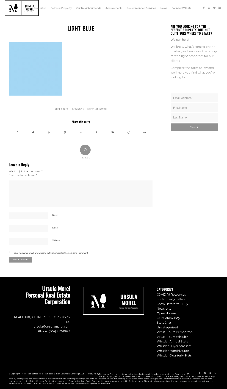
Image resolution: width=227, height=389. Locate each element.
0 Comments (78, 109)
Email (55, 227)
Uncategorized (167, 327)
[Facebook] (203, 7)
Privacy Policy (92, 373)
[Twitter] (214, 7)
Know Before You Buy (172, 304)
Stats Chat (164, 322)
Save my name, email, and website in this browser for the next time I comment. (51, 253)
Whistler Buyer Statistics (174, 346)
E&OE (81, 373)
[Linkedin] (219, 7)
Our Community (168, 318)
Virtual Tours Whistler (172, 337)
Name (55, 215)
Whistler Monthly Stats (173, 351)
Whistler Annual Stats (172, 341)
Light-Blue (81, 28)
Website (56, 240)
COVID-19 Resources (171, 294)
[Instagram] (209, 7)
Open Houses (166, 313)
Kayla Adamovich (98, 109)
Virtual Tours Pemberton (175, 332)
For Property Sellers (171, 299)
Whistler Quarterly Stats (174, 355)
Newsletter (165, 308)
